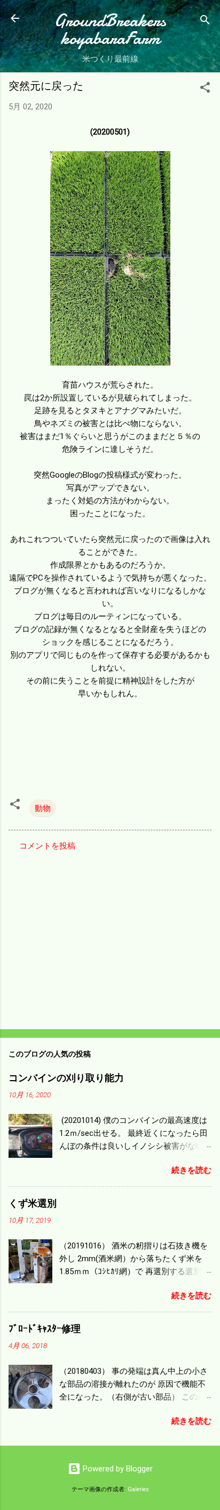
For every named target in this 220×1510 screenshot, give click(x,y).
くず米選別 (33, 1203)
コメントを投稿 (47, 846)
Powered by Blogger (117, 1469)
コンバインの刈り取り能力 (66, 1078)
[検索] (205, 21)
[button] (205, 89)
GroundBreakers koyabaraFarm (110, 29)
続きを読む (191, 1170)
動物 (43, 808)
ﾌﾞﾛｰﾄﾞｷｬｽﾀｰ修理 (45, 1329)
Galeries (138, 1489)
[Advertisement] (110, 937)
